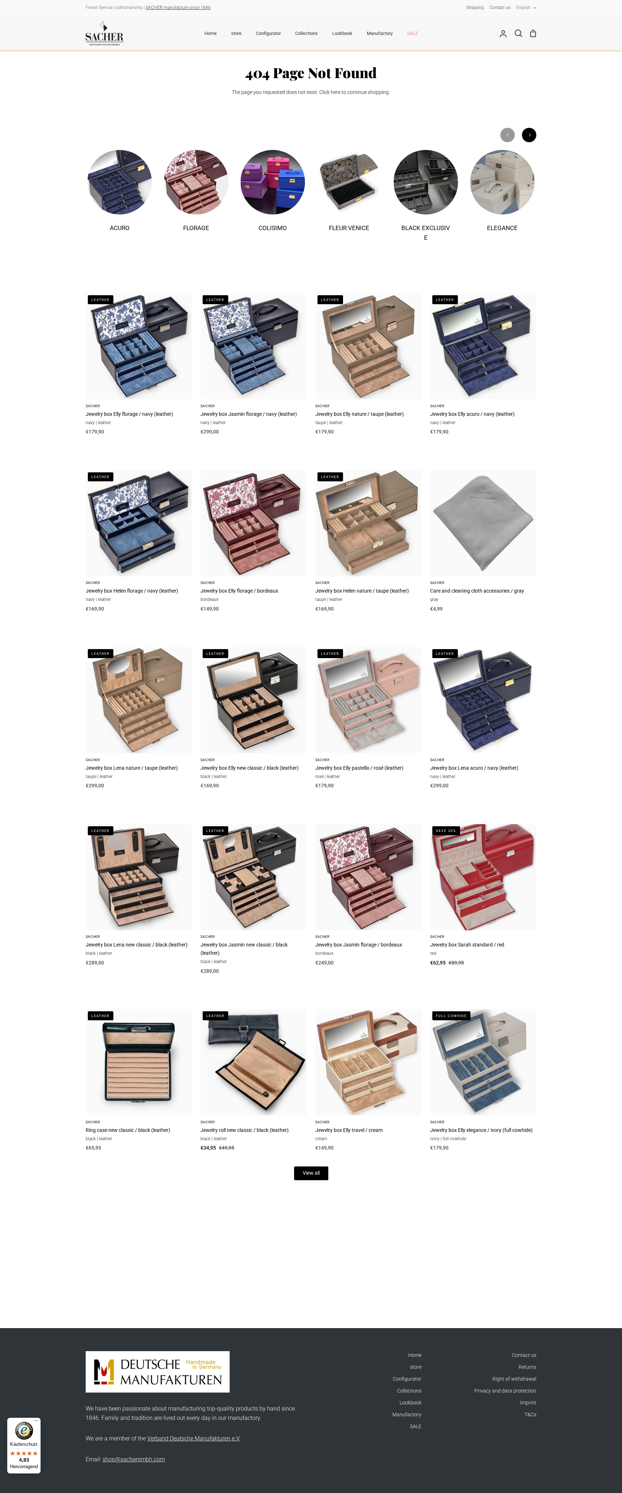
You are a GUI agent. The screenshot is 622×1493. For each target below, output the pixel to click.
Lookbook (411, 1403)
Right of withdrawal (514, 1379)
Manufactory (407, 1415)
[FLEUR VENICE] (349, 195)
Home (415, 1355)
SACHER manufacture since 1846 (178, 7)
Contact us (524, 1355)
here (336, 92)
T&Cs (530, 1415)
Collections (409, 1391)
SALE (416, 1427)
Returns (527, 1367)
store (416, 1367)
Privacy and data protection (505, 1391)
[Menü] (36, 1422)
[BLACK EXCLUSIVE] (426, 200)
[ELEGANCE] (502, 195)
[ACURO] (120, 195)
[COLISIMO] (273, 195)
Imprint (528, 1403)
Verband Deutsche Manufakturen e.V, (193, 1438)
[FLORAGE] (196, 195)
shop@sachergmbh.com (134, 1459)
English (523, 7)
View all (311, 1173)
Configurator (407, 1379)
